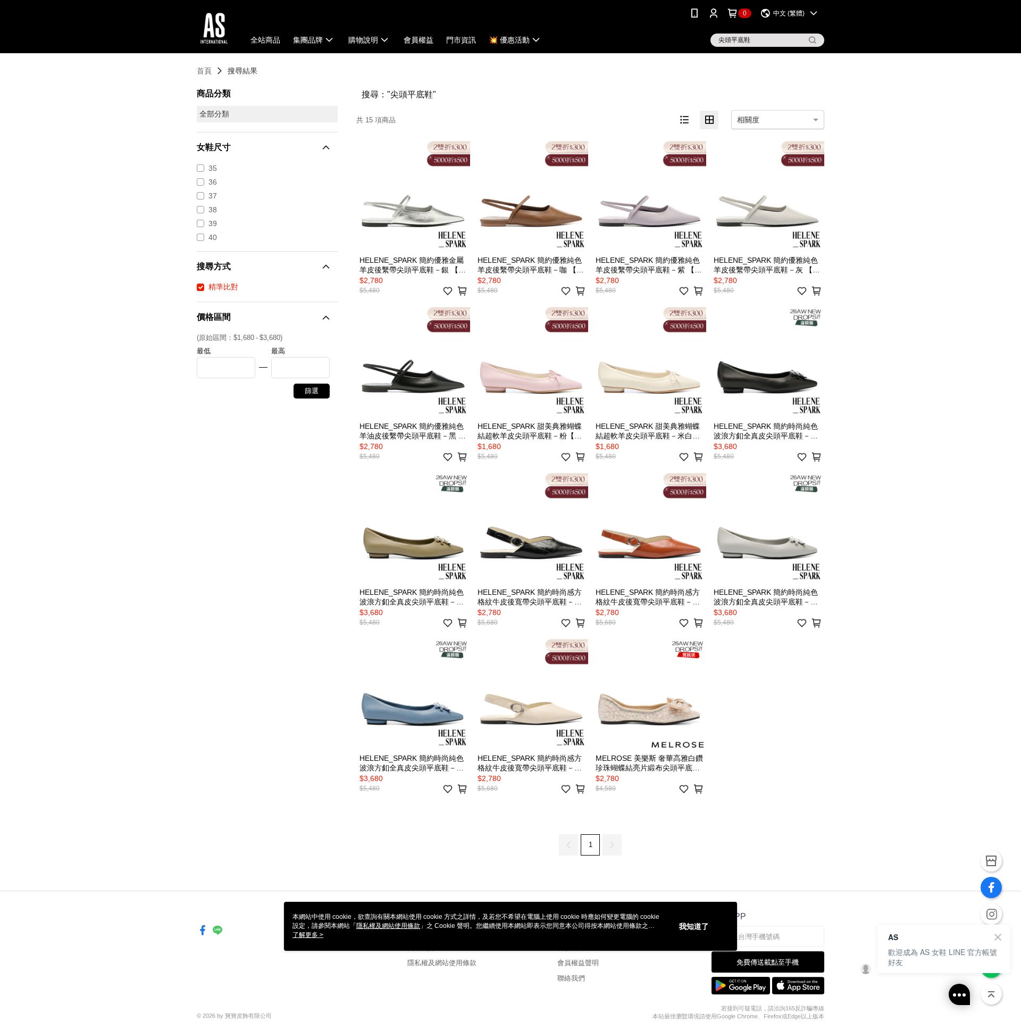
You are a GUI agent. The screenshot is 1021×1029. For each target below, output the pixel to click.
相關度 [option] (748, 119)
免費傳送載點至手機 (768, 962)
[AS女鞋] (214, 28)
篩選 (312, 391)
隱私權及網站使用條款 (441, 963)
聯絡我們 (571, 978)
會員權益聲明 (578, 963)
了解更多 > (307, 935)
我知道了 (694, 926)
